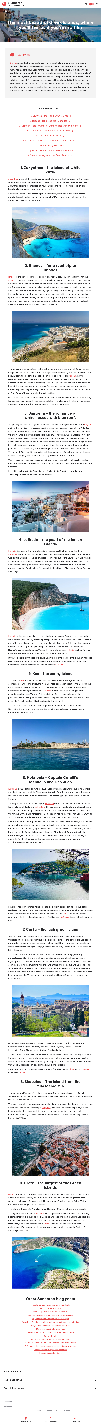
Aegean (72, 376)
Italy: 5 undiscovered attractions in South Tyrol (50, 1319)
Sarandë (85, 1069)
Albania (21, 1073)
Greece (13, 63)
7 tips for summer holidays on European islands (50, 1305)
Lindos (11, 280)
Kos (23, 680)
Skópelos (46, 1107)
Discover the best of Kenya (50, 1353)
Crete (10, 1194)
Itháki (66, 914)
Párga (71, 1069)
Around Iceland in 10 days (50, 1308)
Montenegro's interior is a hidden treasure (50, 1312)
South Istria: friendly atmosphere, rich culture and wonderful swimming (50, 1322)
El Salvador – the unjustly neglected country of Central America (50, 1346)
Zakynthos (13, 179)
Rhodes (12, 277)
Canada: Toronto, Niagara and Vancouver (50, 1350)
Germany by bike (51, 1336)
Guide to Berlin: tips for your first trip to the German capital (50, 1332)
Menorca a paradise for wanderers (50, 1329)
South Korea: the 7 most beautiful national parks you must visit (50, 1343)
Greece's (40, 1213)
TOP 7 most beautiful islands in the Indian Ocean (50, 1339)
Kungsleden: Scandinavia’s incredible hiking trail (50, 1325)
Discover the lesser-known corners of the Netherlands (50, 1315)
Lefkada (12, 551)
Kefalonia (12, 554)
